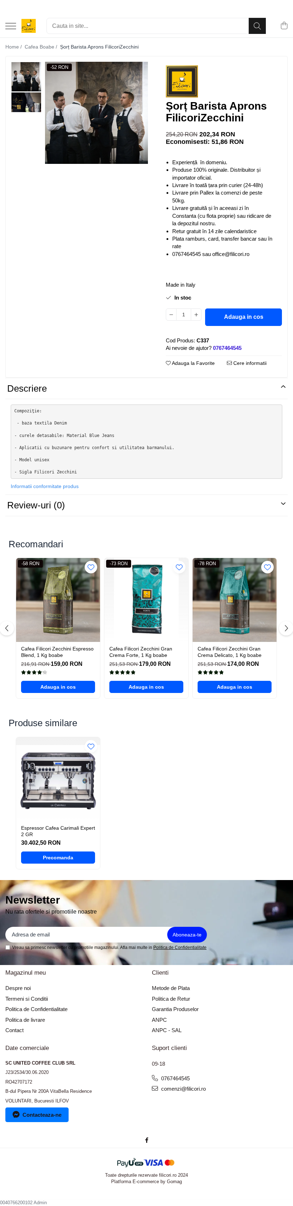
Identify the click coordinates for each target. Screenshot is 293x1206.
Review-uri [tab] (36, 505)
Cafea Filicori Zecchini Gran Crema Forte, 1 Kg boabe (140, 652)
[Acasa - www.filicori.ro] (28, 26)
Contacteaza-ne (42, 1115)
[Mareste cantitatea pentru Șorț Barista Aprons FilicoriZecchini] (196, 314)
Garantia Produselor (175, 1009)
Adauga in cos (243, 317)
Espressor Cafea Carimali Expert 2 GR (58, 831)
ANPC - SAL (167, 1030)
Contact (14, 1030)
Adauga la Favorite (193, 363)
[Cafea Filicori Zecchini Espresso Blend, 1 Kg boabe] (58, 600)
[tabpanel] (96, 113)
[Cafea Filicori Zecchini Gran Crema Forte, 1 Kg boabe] (146, 600)
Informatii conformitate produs (45, 486)
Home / (14, 47)
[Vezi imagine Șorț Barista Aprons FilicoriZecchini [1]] (26, 102)
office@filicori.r (229, 254)
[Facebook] (146, 1140)
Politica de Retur (171, 999)
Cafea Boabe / (42, 47)
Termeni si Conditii (26, 999)
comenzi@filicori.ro (183, 1089)
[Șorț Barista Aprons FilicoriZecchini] (96, 113)
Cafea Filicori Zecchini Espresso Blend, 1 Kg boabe (57, 652)
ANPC (159, 1020)
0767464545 (175, 1078)
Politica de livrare (25, 1020)
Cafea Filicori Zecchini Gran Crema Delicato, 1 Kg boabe (230, 652)
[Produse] (10, 27)
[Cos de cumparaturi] (284, 26)
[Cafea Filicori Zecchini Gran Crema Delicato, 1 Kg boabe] (235, 600)
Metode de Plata (171, 988)
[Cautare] (257, 26)
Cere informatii (249, 363)
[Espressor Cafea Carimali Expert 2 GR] (58, 779)
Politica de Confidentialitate (180, 947)
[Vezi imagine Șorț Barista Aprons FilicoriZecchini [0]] (26, 76)
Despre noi (18, 988)
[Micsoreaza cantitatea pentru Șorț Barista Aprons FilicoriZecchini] (171, 314)
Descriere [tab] (27, 388)
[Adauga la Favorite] (91, 567)
